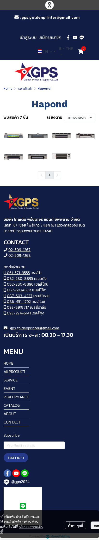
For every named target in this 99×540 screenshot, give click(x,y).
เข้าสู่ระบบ (28, 37)
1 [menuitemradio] (49, 175)
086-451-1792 (19, 301)
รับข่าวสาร (16, 457)
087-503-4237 (19, 296)
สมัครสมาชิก (50, 37)
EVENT (9, 388)
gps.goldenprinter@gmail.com (34, 328)
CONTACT (12, 422)
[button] (55, 27)
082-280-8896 (20, 284)
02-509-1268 (19, 255)
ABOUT (10, 414)
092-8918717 (18, 307)
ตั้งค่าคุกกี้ (75, 525)
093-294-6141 (18, 313)
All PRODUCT (14, 371)
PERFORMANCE (16, 397)
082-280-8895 (20, 278)
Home (8, 88)
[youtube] (75, 37)
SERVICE (11, 380)
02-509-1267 (19, 249)
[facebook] (68, 37)
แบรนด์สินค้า (25, 88)
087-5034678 (19, 290)
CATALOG (12, 405)
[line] (82, 37)
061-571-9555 (18, 273)
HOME (8, 363)
